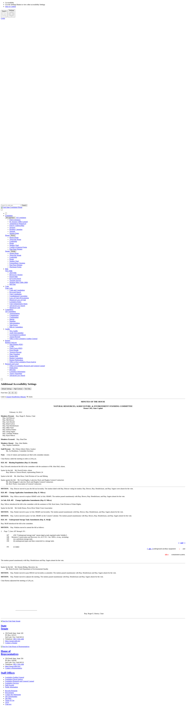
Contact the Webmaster (13, 694)
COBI (11, 346)
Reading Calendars (15, 229)
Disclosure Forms (15, 267)
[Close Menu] (6, 213)
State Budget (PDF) (16, 344)
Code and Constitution (17, 290)
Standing (12, 321)
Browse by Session (15, 275)
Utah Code (9, 288)
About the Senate (15, 255)
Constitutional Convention (18, 296)
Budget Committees (16, 358)
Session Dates (14, 233)
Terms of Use (9, 700)
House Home (14, 237)
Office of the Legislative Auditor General (23, 339)
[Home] (93, 207)
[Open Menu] (2, 209)
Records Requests (11, 691)
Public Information (11, 687)
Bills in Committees (16, 327)
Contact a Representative (13, 668)
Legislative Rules (15, 302)
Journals (12, 231)
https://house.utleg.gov (12, 666)
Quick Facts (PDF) (15, 348)
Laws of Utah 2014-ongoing (19, 298)
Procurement (9, 693)
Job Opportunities (11, 696)
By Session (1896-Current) (18, 222)
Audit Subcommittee (16, 333)
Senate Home (14, 253)
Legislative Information (17, 372)
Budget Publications (16, 360)
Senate (7, 251)
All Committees (10, 311)
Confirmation (14, 317)
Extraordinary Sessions (17, 263)
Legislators (9, 215)
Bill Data (12, 284)
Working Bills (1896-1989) (18, 282)
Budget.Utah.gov (11, 342)
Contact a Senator (11, 643)
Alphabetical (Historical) (17, 224)
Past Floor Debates (15, 249)
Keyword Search (15, 278)
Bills (6, 269)
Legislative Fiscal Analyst (14, 679)
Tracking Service (15, 280)
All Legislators (10, 218)
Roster (11, 243)
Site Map (8, 698)
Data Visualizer (14, 354)
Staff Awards (9, 685)
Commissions (14, 315)
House (7, 235)
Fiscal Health (13, 350)
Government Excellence (17, 335)
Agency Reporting (15, 373)
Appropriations (14, 313)
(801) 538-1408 (18, 639)
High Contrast (18, 389)
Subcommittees (14, 323)
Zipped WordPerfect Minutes (16, 397)
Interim (11, 319)
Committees (9, 309)
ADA (7, 702)
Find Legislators (14, 220)
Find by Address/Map (16, 225)
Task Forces (13, 325)
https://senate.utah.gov (12, 641)
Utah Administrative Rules (18, 304)
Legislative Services (12, 683)
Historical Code (14, 308)
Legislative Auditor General (14, 677)
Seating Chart (14, 245)
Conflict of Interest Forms (18, 247)
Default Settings (7, 389)
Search (4, 11)
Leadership (13, 241)
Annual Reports (14, 337)
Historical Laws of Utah (17, 300)
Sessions (12, 227)
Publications (13, 368)
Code (7, 286)
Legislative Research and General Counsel (19, 681)
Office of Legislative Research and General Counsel (27, 366)
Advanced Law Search (17, 306)
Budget (7, 340)
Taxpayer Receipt (15, 352)
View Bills (8, 271)
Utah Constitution (15, 294)
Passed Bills (13, 277)
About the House (15, 239)
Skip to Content (10, 6)
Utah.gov (8, 704)
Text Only (28, 389)
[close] (2, 379)
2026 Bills (12, 273)
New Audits (13, 331)
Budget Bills (13, 356)
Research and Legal (12, 364)
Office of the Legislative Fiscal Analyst (22, 362)
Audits (7, 329)
